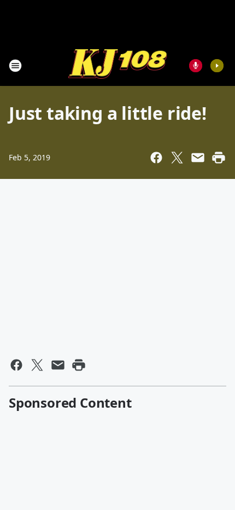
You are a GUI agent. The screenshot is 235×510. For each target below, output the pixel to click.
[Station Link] (117, 65)
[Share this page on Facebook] (156, 157)
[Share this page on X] (177, 157)
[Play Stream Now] (217, 65)
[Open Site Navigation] (15, 65)
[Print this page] (218, 157)
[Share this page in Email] (197, 157)
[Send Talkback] (195, 65)
